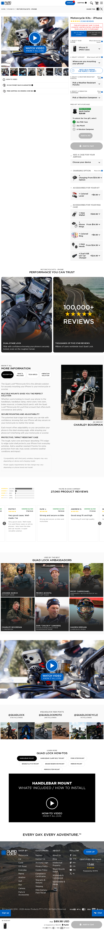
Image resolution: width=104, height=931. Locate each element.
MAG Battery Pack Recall (41, 891)
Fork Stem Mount (77, 758)
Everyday (22, 870)
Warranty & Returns (40, 881)
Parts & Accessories (23, 893)
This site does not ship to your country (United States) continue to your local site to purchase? (86, 27)
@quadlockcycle (86, 715)
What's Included (20, 374)
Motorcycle (23, 855)
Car (19, 859)
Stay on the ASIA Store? (94, 33)
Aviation (21, 877)
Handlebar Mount (27, 758)
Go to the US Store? (79, 33)
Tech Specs (32, 374)
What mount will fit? (94, 57)
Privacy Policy (42, 866)
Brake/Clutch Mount (30, 764)
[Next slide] (99, 314)
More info (97, 170)
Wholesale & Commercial (58, 877)
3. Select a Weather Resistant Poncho (82, 77)
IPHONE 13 (10, 9)
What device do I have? (95, 41)
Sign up (5, 913)
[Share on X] (101, 9)
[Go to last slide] (4, 314)
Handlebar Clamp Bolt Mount (52, 758)
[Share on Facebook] (98, 9)
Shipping (81, 3)
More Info (99, 77)
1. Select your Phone (75, 41)
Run (20, 885)
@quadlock (16, 715)
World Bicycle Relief (59, 870)
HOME (3, 9)
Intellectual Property (57, 864)
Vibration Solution (45, 374)
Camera (21, 888)
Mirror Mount (76, 764)
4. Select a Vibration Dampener (78, 92)
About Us (57, 855)
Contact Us (40, 859)
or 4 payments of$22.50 (52, 925)
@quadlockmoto (50, 715)
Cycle (20, 863)
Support (39, 855)
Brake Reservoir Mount (54, 764)
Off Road (22, 866)
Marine (21, 874)
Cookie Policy (41, 870)
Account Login (42, 863)
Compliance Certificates (41, 875)
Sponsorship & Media (59, 883)
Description (7, 374)
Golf (20, 881)
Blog (55, 859)
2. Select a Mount (77, 57)
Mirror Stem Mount (52, 769)
